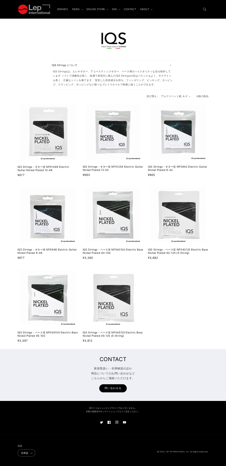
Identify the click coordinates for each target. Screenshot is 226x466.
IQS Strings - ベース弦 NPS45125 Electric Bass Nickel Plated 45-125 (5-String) (113, 334)
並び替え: (152, 96)
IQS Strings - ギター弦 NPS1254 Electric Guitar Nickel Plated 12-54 (113, 168)
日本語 (24, 453)
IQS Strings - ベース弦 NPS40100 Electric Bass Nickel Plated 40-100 (113, 251)
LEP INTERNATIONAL (175, 452)
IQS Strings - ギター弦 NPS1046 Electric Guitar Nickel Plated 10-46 (43, 168)
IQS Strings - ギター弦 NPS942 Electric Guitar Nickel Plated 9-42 (177, 168)
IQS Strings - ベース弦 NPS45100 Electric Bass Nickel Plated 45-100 (48, 334)
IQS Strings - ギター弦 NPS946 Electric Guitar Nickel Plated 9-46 (47, 251)
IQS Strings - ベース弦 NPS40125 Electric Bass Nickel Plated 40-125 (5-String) (178, 251)
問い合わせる (113, 388)
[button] (77, 9)
